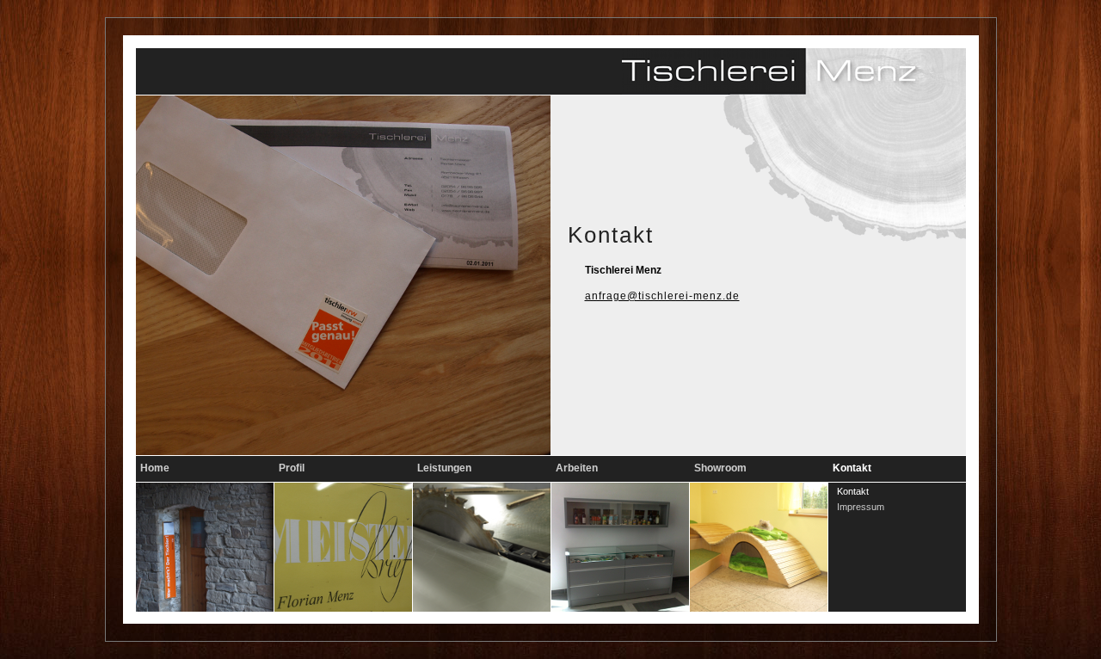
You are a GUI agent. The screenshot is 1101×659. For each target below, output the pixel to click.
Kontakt (852, 468)
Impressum (860, 507)
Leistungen (444, 468)
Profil (291, 468)
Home (154, 468)
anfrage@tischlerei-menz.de (662, 296)
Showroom (720, 468)
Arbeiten (577, 468)
